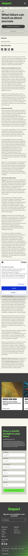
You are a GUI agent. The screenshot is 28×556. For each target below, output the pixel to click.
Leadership (4, 529)
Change (3, 531)
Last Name (5, 458)
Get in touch (13, 31)
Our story (16, 529)
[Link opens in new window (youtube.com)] (4, 544)
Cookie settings (5, 550)
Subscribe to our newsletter (13, 26)
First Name (5, 452)
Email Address (6, 464)
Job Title (5, 482)
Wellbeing (4, 536)
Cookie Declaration (6, 548)
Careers (3, 541)
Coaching (4, 532)
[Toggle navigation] (24, 3)
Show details (21, 284)
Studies (4, 215)
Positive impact (17, 532)
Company (5, 476)
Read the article (6, 408)
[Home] (4, 3)
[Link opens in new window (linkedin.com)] (2, 544)
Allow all (14, 288)
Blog (8, 7)
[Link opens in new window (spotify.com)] (6, 544)
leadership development (11, 361)
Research (4, 180)
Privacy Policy (21, 548)
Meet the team (17, 531)
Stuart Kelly (14, 358)
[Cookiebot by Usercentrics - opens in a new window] (21, 262)
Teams (3, 534)
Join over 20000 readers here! (14, 490)
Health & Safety (14, 548)
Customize (13, 292)
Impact (3, 7)
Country (5, 470)
